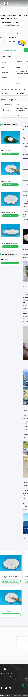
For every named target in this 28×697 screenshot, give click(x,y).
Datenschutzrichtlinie (5, 695)
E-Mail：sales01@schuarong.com (10, 676)
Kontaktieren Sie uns (10, 50)
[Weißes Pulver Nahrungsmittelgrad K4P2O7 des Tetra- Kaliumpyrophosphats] (11, 597)
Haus (15, 4)
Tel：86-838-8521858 (7, 673)
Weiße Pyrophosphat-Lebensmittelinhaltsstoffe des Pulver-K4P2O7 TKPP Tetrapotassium (10, 243)
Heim (3, 9)
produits (7, 9)
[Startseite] (6, 3)
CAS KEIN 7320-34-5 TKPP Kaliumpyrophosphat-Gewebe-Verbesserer (8, 150)
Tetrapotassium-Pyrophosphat (18, 9)
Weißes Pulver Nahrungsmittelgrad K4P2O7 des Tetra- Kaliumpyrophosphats (9, 181)
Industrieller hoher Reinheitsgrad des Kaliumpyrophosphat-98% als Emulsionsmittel (10, 212)
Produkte (22, 4)
